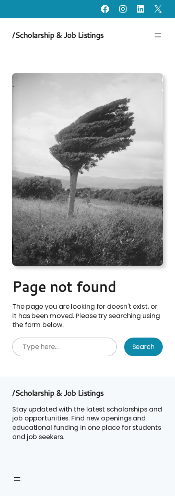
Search (143, 346)
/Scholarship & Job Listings (58, 35)
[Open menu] (158, 35)
